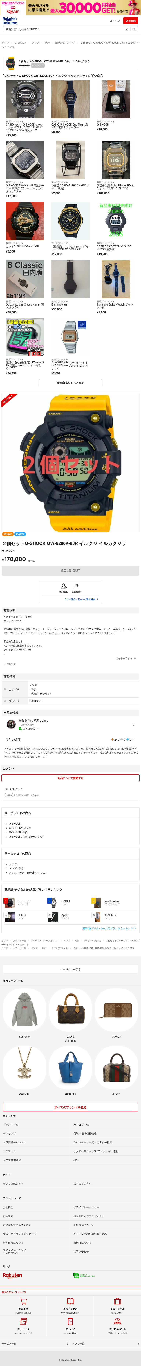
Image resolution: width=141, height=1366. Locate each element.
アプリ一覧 (78, 1343)
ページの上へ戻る (70, 969)
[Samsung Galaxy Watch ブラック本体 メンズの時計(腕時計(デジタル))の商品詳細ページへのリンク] (116, 279)
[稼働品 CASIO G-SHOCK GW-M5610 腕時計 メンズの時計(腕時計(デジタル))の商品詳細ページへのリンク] (70, 160)
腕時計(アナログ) (14, 243)
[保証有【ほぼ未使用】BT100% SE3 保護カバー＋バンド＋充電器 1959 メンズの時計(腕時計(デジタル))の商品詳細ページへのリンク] (25, 337)
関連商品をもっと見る (70, 383)
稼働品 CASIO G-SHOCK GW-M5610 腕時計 (70, 186)
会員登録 (131, 20)
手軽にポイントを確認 (117, 1331)
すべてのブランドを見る (70, 1107)
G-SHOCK (20, 42)
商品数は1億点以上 (23, 1310)
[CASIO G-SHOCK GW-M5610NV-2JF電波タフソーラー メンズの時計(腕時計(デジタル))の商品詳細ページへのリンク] (70, 99)
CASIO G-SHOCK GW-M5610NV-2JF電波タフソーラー (69, 126)
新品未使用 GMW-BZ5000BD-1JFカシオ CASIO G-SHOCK (115, 186)
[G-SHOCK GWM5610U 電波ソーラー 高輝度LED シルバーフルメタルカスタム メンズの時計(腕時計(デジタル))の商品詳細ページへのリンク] (25, 160)
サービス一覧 (9, 1343)
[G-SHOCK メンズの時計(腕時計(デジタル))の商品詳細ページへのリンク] (116, 99)
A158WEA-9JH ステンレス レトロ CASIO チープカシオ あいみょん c (69, 365)
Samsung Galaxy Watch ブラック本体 (115, 306)
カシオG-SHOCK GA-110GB (22, 246)
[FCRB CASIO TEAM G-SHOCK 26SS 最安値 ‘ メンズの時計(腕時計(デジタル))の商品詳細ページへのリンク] (116, 221)
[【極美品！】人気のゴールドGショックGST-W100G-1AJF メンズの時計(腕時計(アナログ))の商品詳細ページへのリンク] (70, 221)
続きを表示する (124, 658)
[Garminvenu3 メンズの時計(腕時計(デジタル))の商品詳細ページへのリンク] (70, 279)
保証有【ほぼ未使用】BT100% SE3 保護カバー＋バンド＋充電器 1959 (25, 365)
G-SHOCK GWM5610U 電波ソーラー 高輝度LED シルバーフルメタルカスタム (25, 188)
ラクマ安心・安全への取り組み (79, 599)
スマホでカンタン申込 (23, 1331)
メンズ (35, 42)
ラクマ (5, 42)
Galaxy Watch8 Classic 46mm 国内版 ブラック (25, 306)
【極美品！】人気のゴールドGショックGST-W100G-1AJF (70, 247)
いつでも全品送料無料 (70, 1310)
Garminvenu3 (59, 304)
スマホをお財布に (70, 1331)
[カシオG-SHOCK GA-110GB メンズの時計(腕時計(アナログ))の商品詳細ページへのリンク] (25, 221)
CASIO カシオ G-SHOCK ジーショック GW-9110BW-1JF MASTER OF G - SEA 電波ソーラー (24, 127)
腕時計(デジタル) (65, 42)
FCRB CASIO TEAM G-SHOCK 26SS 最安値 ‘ (114, 247)
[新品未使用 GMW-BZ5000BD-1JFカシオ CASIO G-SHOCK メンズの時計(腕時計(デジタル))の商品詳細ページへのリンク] (116, 160)
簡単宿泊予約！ (117, 1310)
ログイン (114, 20)
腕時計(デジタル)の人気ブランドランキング (108, 928)
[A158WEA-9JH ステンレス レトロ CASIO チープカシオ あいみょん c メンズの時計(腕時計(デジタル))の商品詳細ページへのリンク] (70, 337)
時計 (47, 42)
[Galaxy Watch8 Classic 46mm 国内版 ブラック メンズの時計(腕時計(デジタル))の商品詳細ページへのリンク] (25, 279)
